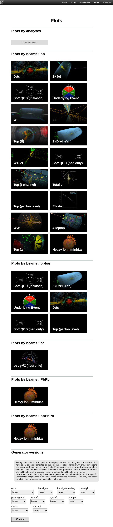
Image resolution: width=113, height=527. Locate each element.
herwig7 (84, 488)
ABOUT (65, 2)
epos (13, 488)
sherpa (72, 497)
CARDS (96, 2)
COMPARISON (84, 2)
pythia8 (53, 497)
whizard (37, 506)
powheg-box (17, 497)
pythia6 (34, 497)
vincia (14, 506)
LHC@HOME (107, 2)
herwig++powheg (66, 488)
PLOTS (73, 2)
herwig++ (43, 488)
